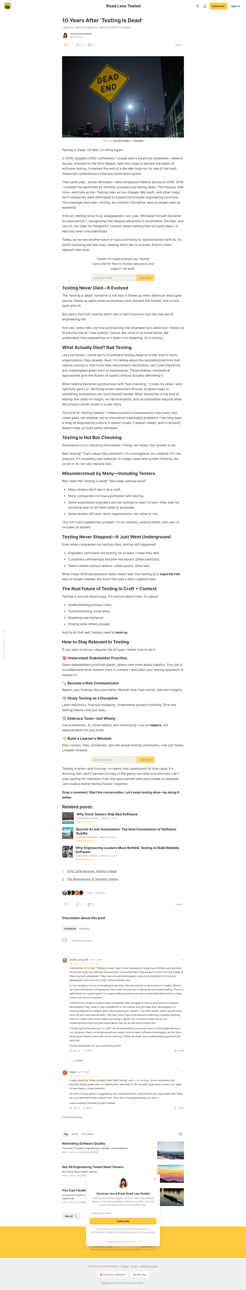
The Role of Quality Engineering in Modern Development (95, 1148)
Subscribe (218, 6)
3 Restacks (100, 892)
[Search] (197, 6)
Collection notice (149, 1266)
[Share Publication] (204, 6)
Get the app (139, 1274)
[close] (155, 1179)
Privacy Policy (148, 1232)
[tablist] (76, 928)
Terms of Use (139, 1228)
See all (69, 1216)
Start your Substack (114, 1274)
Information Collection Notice (122, 1232)
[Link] (57, 288)
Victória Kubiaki (121, 140)
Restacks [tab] (84, 928)
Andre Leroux (77, 959)
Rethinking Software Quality (83, 1143)
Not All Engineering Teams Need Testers (93, 1167)
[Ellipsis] (182, 959)
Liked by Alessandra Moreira (85, 963)
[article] (123, 1150)
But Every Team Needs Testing (79, 1171)
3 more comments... (73, 1117)
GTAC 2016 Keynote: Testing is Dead (92, 871)
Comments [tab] (70, 928)
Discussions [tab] (87, 1134)
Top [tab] (66, 1134)
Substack (106, 1282)
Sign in (235, 6)
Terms (134, 1266)
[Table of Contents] (3, 645)
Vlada (72, 1072)
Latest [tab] (74, 1134)
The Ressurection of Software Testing (92, 879)
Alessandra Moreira (81, 34)
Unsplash (138, 140)
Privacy (125, 1266)
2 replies (77, 1060)
